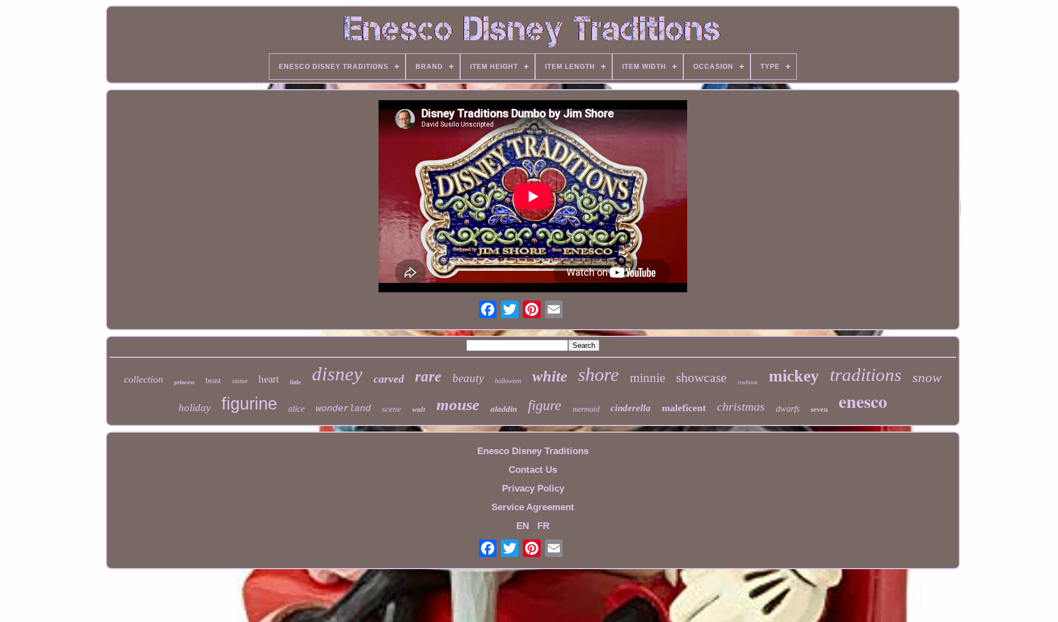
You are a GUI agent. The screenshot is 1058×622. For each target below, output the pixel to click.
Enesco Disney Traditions (533, 451)
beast (213, 381)
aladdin (503, 409)
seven (819, 409)
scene (391, 409)
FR (543, 526)
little (295, 382)
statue (239, 381)
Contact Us (533, 470)
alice (296, 408)
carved (389, 379)
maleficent (684, 407)
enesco (863, 401)
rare (428, 376)
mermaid (586, 409)
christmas (741, 406)
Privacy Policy (533, 488)
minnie (647, 378)
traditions (866, 375)
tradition (748, 382)
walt (418, 409)
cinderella (631, 408)
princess (184, 382)
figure (545, 405)
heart (268, 379)
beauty (468, 378)
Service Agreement (533, 507)
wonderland (343, 408)
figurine (249, 403)
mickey (794, 376)
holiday (194, 407)
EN (522, 526)
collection (143, 379)
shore (598, 374)
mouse (457, 404)
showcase (701, 377)
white (549, 376)
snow (927, 377)
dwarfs (788, 408)
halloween (508, 381)
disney (337, 374)
